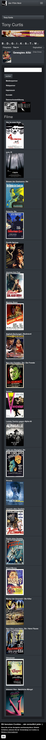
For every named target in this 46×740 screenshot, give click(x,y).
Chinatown (10, 658)
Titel (15, 47)
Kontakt (9, 95)
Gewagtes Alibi (22, 52)
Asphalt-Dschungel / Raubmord (18, 334)
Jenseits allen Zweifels (15, 509)
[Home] (4, 3)
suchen (8, 76)
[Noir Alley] (24, 107)
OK (3, 737)
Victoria (9, 480)
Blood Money (11, 568)
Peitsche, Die (11, 211)
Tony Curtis (8, 17)
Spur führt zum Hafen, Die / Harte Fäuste (22, 628)
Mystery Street (12, 302)
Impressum (10, 90)
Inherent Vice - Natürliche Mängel (19, 689)
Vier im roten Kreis (13, 122)
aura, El (9, 152)
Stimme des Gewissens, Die (17, 181)
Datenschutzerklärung (15, 99)
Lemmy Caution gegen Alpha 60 (19, 421)
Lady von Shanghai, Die (15, 450)
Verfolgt (9, 391)
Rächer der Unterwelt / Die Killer (18, 599)
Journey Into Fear (13, 272)
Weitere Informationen (9, 732)
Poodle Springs (12, 242)
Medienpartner (12, 81)
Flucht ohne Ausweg (14, 538)
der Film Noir (14, 3)
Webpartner (10, 85)
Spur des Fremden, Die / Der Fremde (20, 363)
